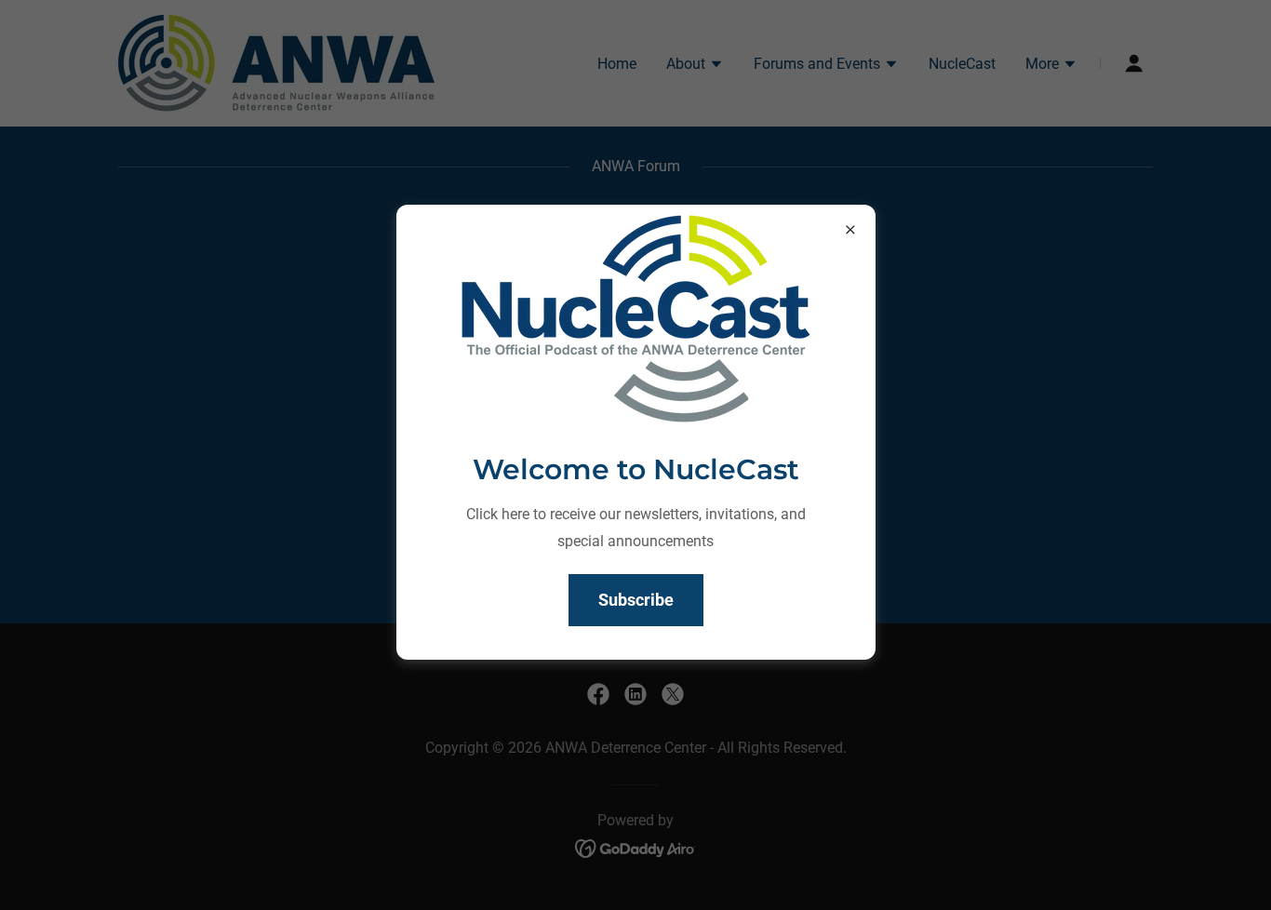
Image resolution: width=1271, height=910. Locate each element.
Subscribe (636, 599)
